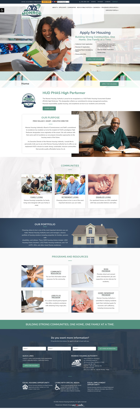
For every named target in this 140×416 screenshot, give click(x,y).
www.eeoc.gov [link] (97, 391)
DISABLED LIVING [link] (103, 197)
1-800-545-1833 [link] (70, 389)
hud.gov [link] (30, 389)
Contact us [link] (42, 387)
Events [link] (93, 2)
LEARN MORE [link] (49, 108)
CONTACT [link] (25, 358)
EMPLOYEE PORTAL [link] (43, 360)
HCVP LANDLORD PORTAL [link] (30, 360)
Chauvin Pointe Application (105, 49)
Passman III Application (82, 47)
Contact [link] (115, 2)
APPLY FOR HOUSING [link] (109, 84)
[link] (2, 10)
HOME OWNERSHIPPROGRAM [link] (106, 294)
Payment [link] (100, 2)
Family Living (101, 52)
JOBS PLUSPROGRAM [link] (56, 297)
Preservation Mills (80, 54)
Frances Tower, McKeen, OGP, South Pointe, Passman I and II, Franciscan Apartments (106, 45)
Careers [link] (107, 2)
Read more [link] (46, 2)
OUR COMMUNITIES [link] (46, 358)
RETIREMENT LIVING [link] (70, 197)
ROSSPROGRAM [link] (106, 270)
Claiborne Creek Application (83, 44)
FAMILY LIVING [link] (36, 197)
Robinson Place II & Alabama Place (84, 50)
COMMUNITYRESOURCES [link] (56, 273)
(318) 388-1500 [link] (85, 2)
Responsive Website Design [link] (63, 405)
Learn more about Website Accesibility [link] (70, 391)
